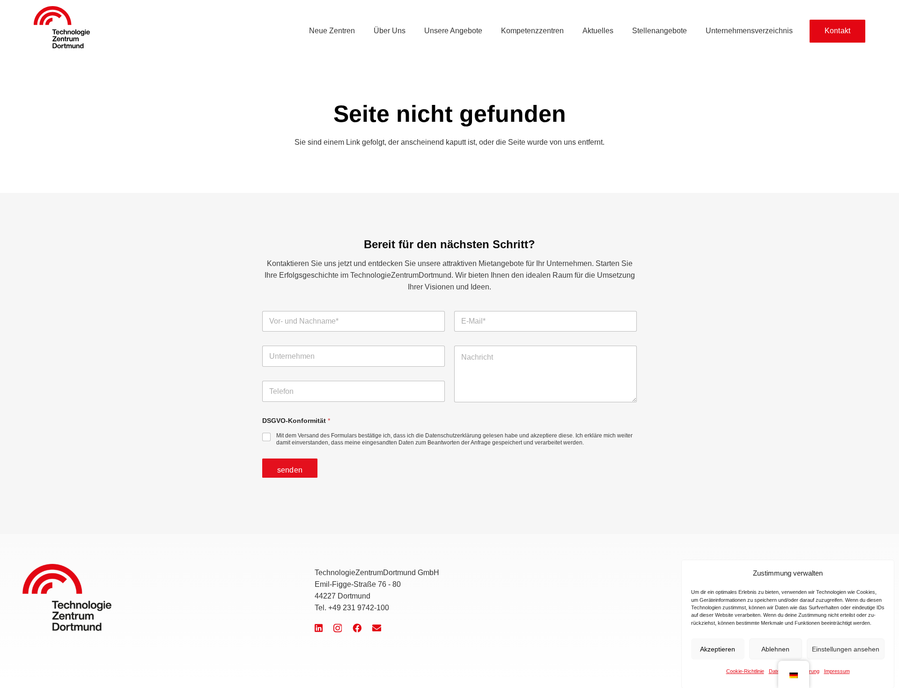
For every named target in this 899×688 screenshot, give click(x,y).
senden (289, 470)
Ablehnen (775, 649)
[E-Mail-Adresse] (376, 627)
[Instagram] (337, 628)
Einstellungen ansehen (845, 649)
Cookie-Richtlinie (745, 670)
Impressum (837, 670)
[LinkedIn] (319, 627)
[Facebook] (357, 627)
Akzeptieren (717, 649)
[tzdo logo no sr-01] (62, 27)
